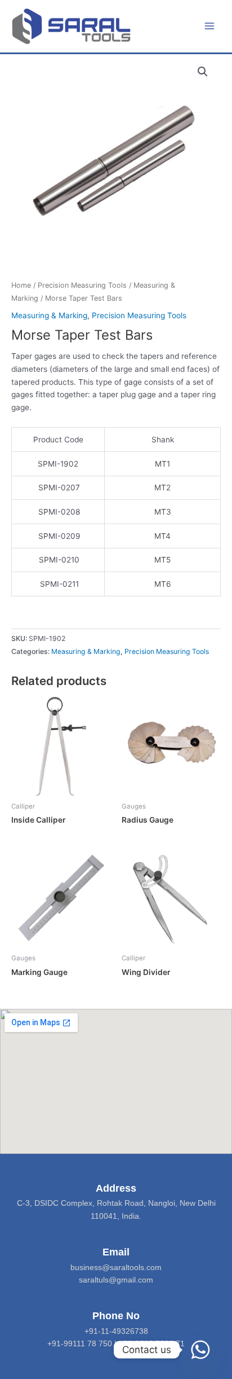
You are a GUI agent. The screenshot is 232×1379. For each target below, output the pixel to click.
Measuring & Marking (49, 315)
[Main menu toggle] (210, 26)
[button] (203, 72)
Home (21, 285)
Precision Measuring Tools (82, 285)
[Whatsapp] (200, 1349)
